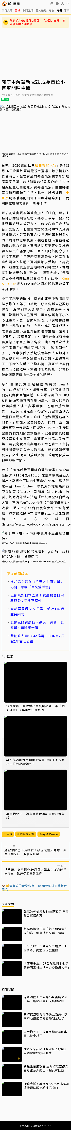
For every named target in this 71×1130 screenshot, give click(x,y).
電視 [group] (59, 10)
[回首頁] (13, 3)
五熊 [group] (17, 10)
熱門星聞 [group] (28, 10)
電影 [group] (51, 10)
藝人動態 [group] (41, 10)
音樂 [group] (67, 10)
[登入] (62, 3)
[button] (57, 3)
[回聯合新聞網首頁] (4, 3)
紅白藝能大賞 (46, 165)
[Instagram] (51, 3)
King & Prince (48, 834)
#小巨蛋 (7, 656)
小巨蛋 (8, 834)
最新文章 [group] (7, 10)
